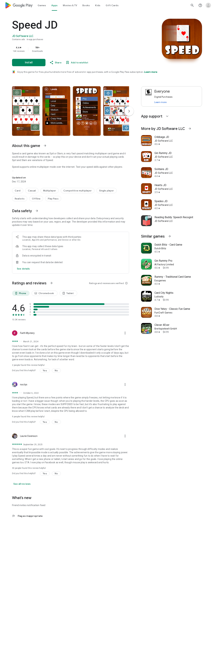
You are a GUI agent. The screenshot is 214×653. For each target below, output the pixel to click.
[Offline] (36, 198)
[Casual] (31, 190)
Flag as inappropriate (27, 515)
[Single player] (106, 190)
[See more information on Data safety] (37, 211)
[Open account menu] (208, 5)
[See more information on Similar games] (170, 236)
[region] (79, 49)
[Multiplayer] (49, 190)
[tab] (42, 5)
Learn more (150, 71)
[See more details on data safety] (23, 269)
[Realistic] (19, 198)
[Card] (17, 190)
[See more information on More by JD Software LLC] (190, 129)
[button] (26, 111)
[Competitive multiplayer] (77, 190)
